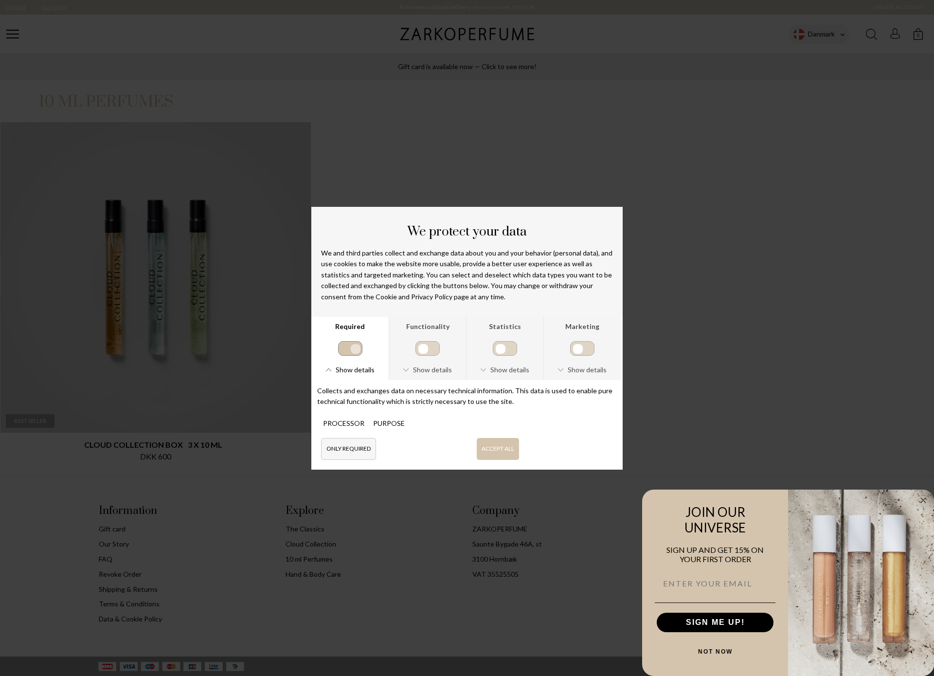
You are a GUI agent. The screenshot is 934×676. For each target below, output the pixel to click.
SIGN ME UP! (715, 622)
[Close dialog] (923, 500)
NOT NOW (715, 651)
